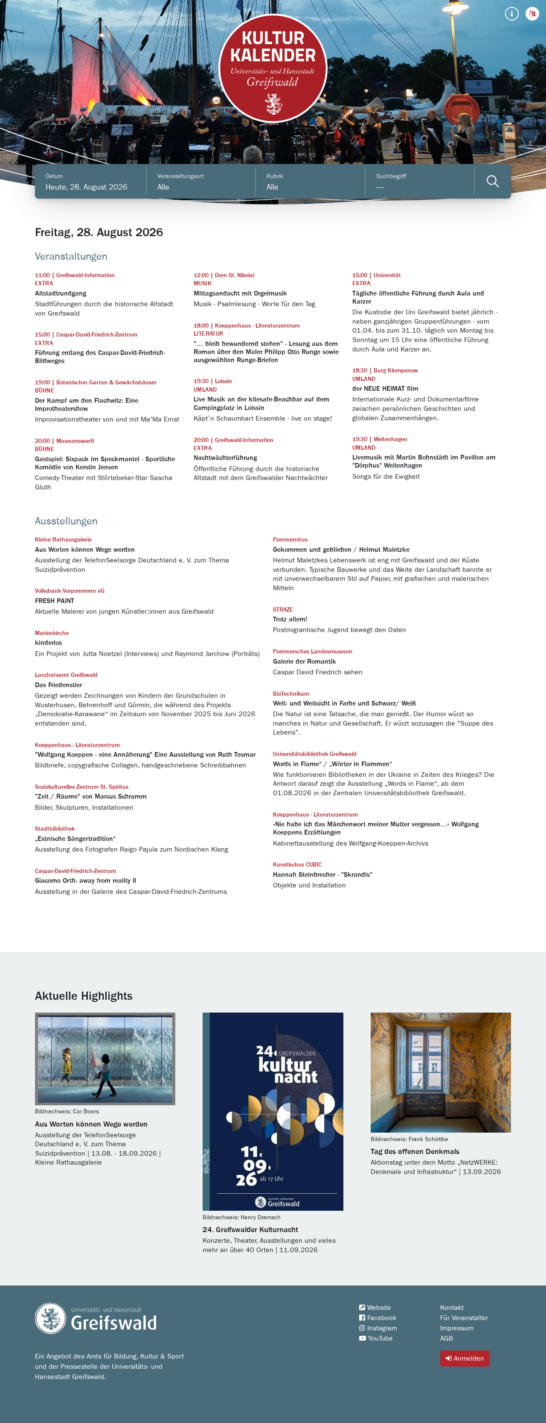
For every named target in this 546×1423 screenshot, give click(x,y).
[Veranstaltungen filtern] (493, 181)
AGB (446, 1338)
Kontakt (452, 1307)
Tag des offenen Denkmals (415, 1152)
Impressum (456, 1328)
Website (378, 1307)
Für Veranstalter (464, 1318)
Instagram (381, 1328)
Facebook (380, 1318)
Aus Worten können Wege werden (91, 1124)
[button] (532, 13)
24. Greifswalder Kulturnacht (250, 1230)
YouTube (379, 1338)
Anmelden (468, 1358)
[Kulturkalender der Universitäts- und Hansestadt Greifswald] (273, 68)
